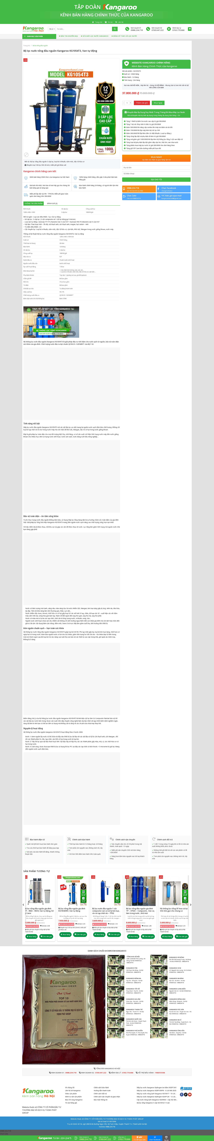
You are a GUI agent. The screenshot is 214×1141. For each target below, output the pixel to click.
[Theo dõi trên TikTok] (186, 1094)
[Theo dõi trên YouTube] (190, 1094)
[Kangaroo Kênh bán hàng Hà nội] (33, 29)
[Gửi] (115, 29)
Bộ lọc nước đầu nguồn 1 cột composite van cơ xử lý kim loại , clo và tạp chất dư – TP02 (106, 910)
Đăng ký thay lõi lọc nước (125, 36)
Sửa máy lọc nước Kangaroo (95, 36)
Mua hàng (32, 936)
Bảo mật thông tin (100, 1100)
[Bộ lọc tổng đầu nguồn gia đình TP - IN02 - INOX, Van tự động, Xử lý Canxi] (39, 891)
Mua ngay (158, 103)
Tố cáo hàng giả (71, 1103)
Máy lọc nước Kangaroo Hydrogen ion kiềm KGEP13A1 (157, 1087)
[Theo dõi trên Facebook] (182, 1094)
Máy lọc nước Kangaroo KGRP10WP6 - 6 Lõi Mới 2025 (156, 1090)
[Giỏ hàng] (189, 29)
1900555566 (160, 1072)
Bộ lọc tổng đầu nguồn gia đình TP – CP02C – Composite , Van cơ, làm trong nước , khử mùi (140, 910)
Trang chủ (26, 46)
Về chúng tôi (69, 1087)
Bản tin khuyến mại (69, 36)
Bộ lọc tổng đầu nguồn (40, 46)
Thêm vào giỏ (142, 103)
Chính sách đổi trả (100, 1094)
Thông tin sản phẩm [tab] (33, 203)
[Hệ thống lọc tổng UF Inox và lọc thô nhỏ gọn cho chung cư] (174, 891)
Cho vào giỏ (47, 936)
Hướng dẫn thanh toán (102, 1090)
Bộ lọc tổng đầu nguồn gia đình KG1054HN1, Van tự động (71, 909)
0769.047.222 (100, 1072)
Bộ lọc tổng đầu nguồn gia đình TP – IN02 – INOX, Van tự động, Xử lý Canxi (39, 910)
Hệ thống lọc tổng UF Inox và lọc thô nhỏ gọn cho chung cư (174, 909)
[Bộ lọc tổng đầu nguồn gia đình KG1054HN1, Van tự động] (73, 891)
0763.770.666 (127, 1072)
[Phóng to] (26, 155)
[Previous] (23, 909)
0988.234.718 (70, 1072)
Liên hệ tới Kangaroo (72, 1090)
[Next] (190, 909)
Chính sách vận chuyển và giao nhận (107, 1097)
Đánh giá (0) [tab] (52, 203)
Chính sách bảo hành (101, 1087)
